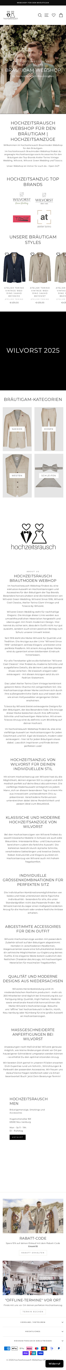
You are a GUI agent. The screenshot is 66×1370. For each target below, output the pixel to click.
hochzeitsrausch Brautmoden (33, 1341)
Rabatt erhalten (33, 1253)
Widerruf (54, 1363)
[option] (33, 3)
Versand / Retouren (33, 1322)
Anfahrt (17, 1137)
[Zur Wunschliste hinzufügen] (7, 254)
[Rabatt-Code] (33, 1216)
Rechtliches (32, 1331)
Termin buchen (33, 1312)
